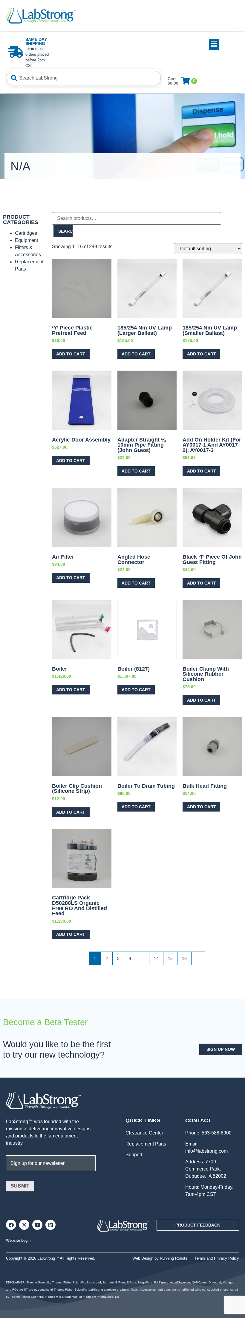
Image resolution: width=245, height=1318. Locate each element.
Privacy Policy (226, 1258)
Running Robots (173, 1258)
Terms (200, 1258)
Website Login (18, 1240)
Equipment (26, 240)
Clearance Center (144, 1132)
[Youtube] (37, 1225)
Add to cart (70, 354)
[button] (137, 44)
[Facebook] (11, 1225)
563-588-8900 (216, 1132)
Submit (20, 1185)
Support (133, 1154)
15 (170, 958)
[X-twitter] (24, 1225)
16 (184, 958)
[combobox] (84, 78)
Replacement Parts (145, 1143)
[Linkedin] (50, 1225)
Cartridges (26, 233)
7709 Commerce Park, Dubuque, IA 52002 (205, 1169)
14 (156, 958)
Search (65, 231)
